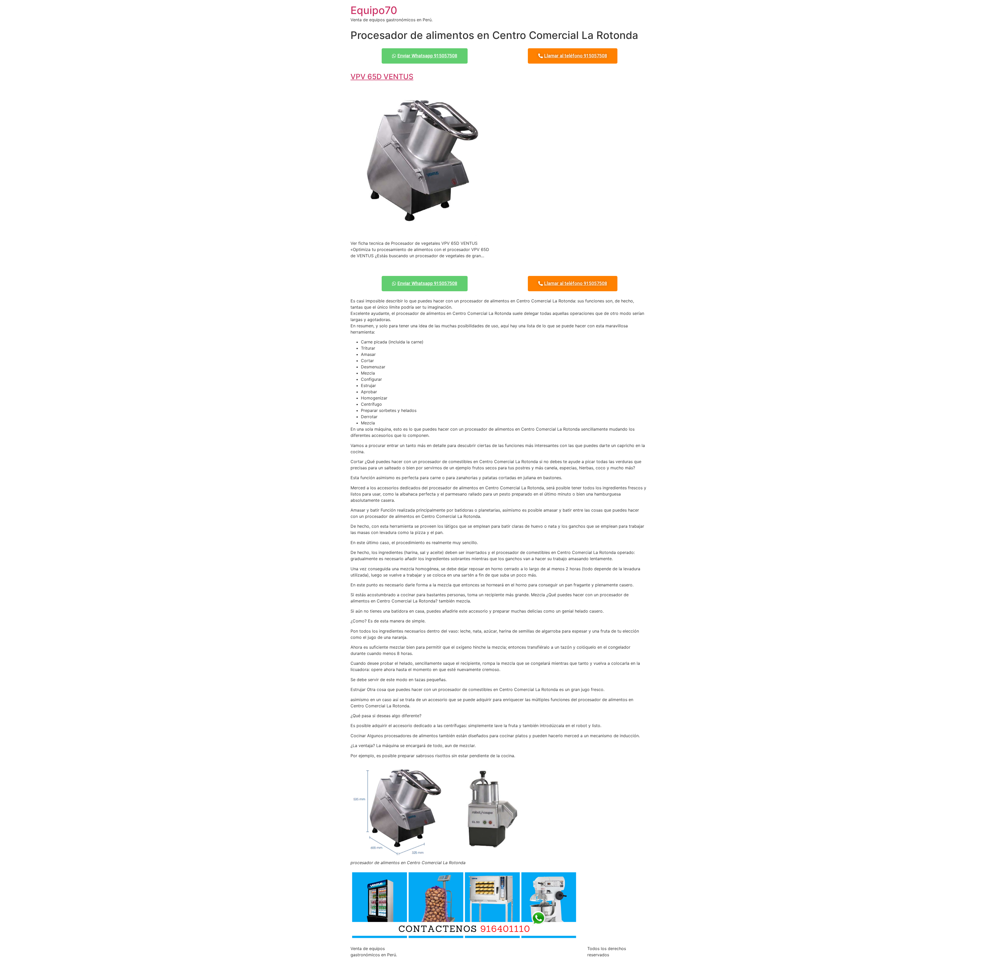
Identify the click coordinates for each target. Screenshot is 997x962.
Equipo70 (374, 10)
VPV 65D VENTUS (382, 76)
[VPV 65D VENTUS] (422, 232)
